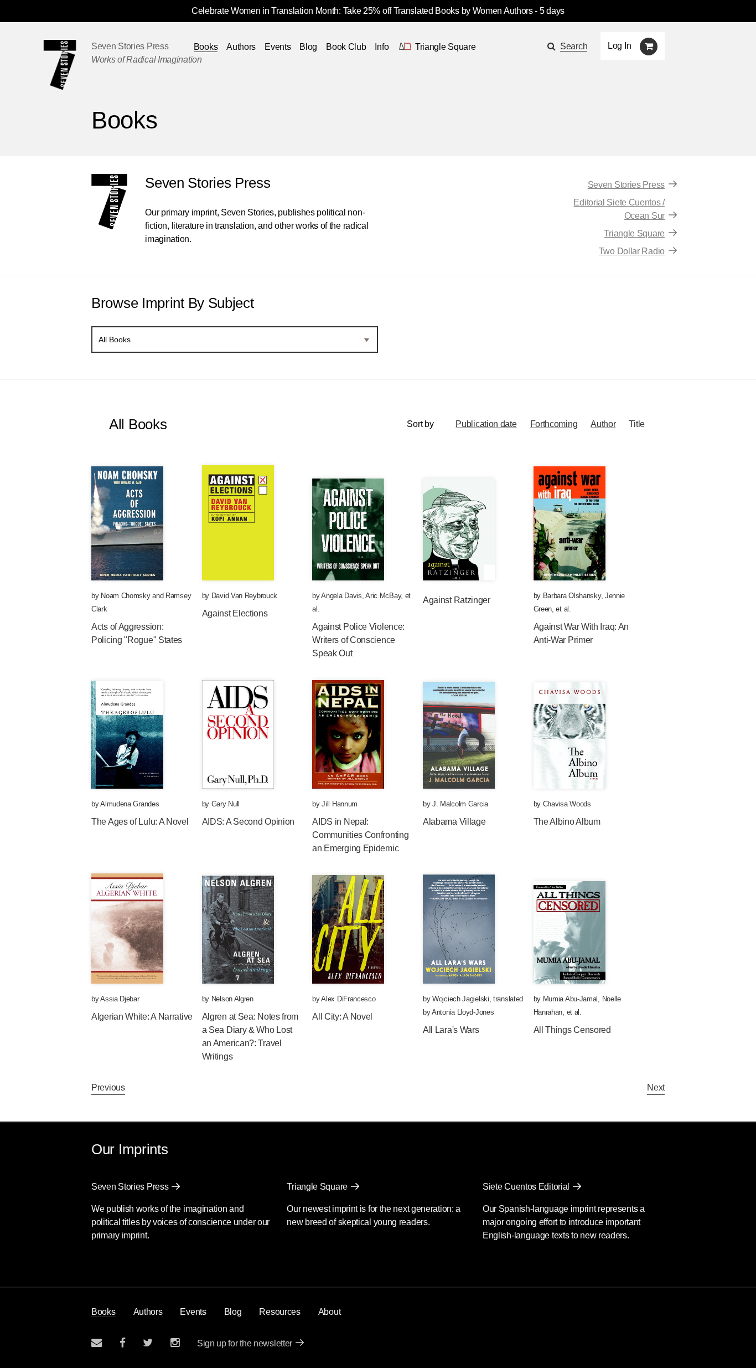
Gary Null (225, 804)
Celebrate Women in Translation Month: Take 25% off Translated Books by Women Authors (362, 11)
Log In (619, 45)
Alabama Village (454, 821)
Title (637, 424)
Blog (308, 47)
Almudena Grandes (129, 804)
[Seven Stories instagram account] (174, 1343)
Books (103, 1311)
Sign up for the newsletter (244, 1343)
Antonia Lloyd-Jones (463, 1012)
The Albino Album (567, 821)
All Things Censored (572, 1030)
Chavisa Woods (567, 804)
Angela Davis (341, 596)
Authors (241, 47)
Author (603, 424)
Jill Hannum (340, 804)
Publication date (485, 424)
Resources (279, 1311)
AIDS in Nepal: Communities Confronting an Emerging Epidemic (360, 835)
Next (656, 1087)
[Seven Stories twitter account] (148, 1343)
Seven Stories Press (129, 46)
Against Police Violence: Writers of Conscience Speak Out (358, 640)
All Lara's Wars (451, 1030)
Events (278, 47)
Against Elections (235, 613)
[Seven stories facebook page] (123, 1343)
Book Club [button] (346, 47)
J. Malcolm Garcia (460, 804)
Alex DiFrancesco (348, 999)
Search (573, 46)
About (329, 1311)
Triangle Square (634, 233)
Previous (108, 1087)
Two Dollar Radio (632, 251)
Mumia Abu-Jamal (570, 999)
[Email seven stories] (96, 1343)
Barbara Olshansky (572, 596)
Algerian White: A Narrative (142, 1016)
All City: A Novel (342, 1016)
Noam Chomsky (125, 596)
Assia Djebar (119, 999)
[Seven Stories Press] (60, 65)
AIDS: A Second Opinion (248, 821)
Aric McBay (383, 596)
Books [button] (206, 47)
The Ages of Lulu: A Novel (140, 821)
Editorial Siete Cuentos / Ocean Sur (619, 209)
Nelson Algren (232, 999)
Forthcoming (554, 424)
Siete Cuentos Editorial (526, 1186)
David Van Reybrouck (244, 596)
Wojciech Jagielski (460, 999)
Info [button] (382, 47)
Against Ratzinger (456, 600)
